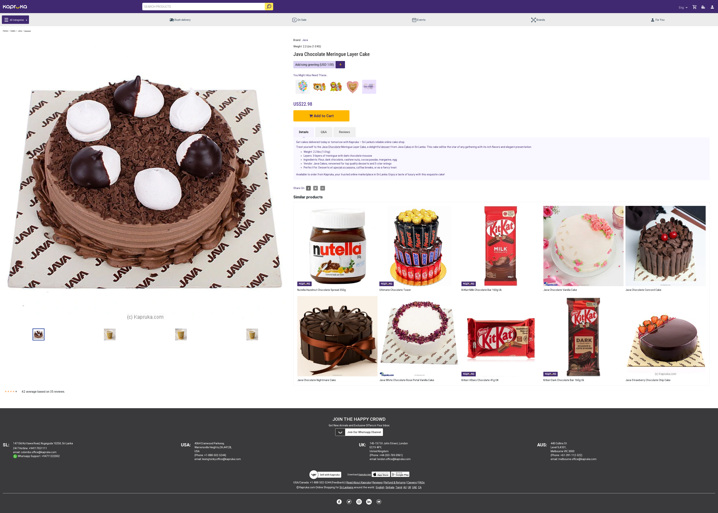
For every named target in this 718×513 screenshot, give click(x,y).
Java (305, 40)
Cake (363, 146)
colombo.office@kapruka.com (38, 452)
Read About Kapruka (358, 482)
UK (409, 487)
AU (405, 487)
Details (304, 132)
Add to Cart (323, 116)
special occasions (344, 167)
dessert (386, 146)
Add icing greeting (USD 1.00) (314, 64)
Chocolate (334, 146)
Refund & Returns (395, 482)
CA (419, 487)
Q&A (324, 132)
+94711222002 (51, 456)
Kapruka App (364, 474)
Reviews (344, 132)
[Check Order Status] (703, 8)
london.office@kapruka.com (394, 459)
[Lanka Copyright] (298, 487)
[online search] (269, 6)
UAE (414, 487)
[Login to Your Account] (712, 8)
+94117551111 (38, 448)
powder (373, 159)
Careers (412, 482)
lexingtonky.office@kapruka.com (221, 459)
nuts (357, 159)
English (380, 487)
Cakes (408, 146)
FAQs (421, 482)
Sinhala (390, 487)
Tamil (398, 487)
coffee (360, 167)
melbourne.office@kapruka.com (577, 459)
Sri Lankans (346, 487)
